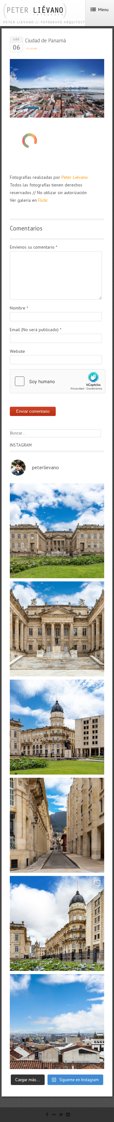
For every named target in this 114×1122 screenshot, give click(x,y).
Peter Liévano (74, 177)
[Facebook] (47, 1115)
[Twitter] (61, 1115)
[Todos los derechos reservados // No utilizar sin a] (57, 530)
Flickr (32, 48)
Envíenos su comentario (33, 247)
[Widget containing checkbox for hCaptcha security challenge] (57, 381)
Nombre (19, 308)
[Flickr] (54, 1115)
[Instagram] (68, 1115)
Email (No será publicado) (35, 329)
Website (17, 351)
